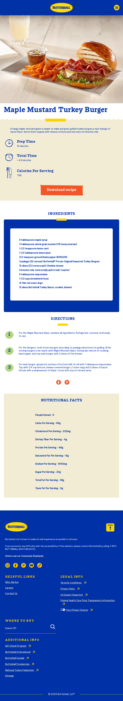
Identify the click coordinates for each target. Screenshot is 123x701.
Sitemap (9, 676)
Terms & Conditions (71, 583)
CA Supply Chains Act (71, 595)
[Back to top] (110, 527)
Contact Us (11, 593)
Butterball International (17, 652)
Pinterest (23, 565)
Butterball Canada (14, 658)
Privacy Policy (67, 589)
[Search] (52, 627)
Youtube (31, 565)
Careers (9, 588)
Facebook (15, 565)
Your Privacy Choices (77, 610)
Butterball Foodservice (17, 664)
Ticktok (39, 565)
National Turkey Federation (19, 670)
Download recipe (61, 190)
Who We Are (12, 582)
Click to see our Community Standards (24, 556)
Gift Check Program (15, 646)
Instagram (7, 565)
